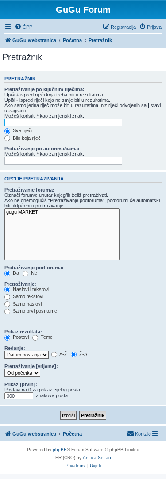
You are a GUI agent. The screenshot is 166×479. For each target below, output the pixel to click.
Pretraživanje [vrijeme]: (31, 366)
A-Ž (62, 354)
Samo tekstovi (27, 296)
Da (15, 273)
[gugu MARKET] (62, 212)
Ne (33, 273)
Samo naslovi (27, 304)
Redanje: (14, 348)
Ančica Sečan (97, 457)
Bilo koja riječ (26, 138)
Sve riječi (22, 130)
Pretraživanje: (20, 284)
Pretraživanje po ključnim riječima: (44, 89)
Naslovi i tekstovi (30, 289)
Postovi (20, 337)
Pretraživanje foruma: (29, 189)
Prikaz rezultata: (23, 331)
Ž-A (82, 354)
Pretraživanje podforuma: (34, 267)
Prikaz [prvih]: (20, 384)
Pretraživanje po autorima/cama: (42, 148)
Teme (46, 337)
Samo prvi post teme (34, 311)
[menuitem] (23, 27)
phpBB (60, 449)
